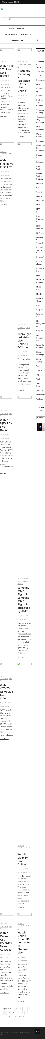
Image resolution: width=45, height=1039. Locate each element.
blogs (38, 84)
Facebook (40, 162)
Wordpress (40, 395)
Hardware (40, 200)
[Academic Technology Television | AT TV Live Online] (24, 53)
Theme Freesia (13, 1032)
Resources (26, 34)
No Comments (4, 84)
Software (39, 331)
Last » (21, 1017)
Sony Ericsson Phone (39, 338)
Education (40, 141)
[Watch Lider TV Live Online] (24, 752)
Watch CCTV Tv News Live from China (6, 691)
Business (39, 96)
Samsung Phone (24, 581)
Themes (39, 370)
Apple (38, 76)
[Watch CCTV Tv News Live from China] (7, 668)
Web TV (3, 62)
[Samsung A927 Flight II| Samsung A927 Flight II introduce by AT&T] (24, 486)
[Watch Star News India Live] (7, 145)
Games (39, 188)
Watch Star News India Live (6, 163)
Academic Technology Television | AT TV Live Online (24, 80)
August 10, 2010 (5, 80)
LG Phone (40, 233)
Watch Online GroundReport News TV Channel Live (24, 942)
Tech (38, 366)
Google (39, 196)
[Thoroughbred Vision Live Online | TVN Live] (24, 232)
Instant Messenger (40, 219)
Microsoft (40, 257)
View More (5, 117)
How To (39, 205)
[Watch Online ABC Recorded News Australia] (7, 917)
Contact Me (17, 40)
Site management (40, 323)
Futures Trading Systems (39, 176)
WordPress (22, 1032)
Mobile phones (24, 578)
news (38, 275)
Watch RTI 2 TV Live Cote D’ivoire (6, 71)
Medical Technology (40, 250)
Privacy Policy (11, 34)
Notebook (40, 294)
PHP (38, 305)
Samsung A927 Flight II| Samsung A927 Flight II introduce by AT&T (24, 599)
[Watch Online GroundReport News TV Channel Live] (24, 917)
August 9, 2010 (5, 434)
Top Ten (39, 375)
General (39, 192)
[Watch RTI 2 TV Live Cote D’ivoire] (7, 53)
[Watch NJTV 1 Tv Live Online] (7, 402)
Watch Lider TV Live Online (23, 859)
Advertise (22, 28)
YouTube (39, 399)
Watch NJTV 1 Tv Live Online (6, 425)
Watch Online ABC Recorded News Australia (6, 941)
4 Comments (22, 619)
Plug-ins (39, 310)
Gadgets (39, 183)
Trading (39, 379)
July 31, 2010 (22, 957)
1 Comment (4, 958)
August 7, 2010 (5, 703)
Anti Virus (40, 71)
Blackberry (40, 80)
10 (9, 1017)
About (12, 28)
